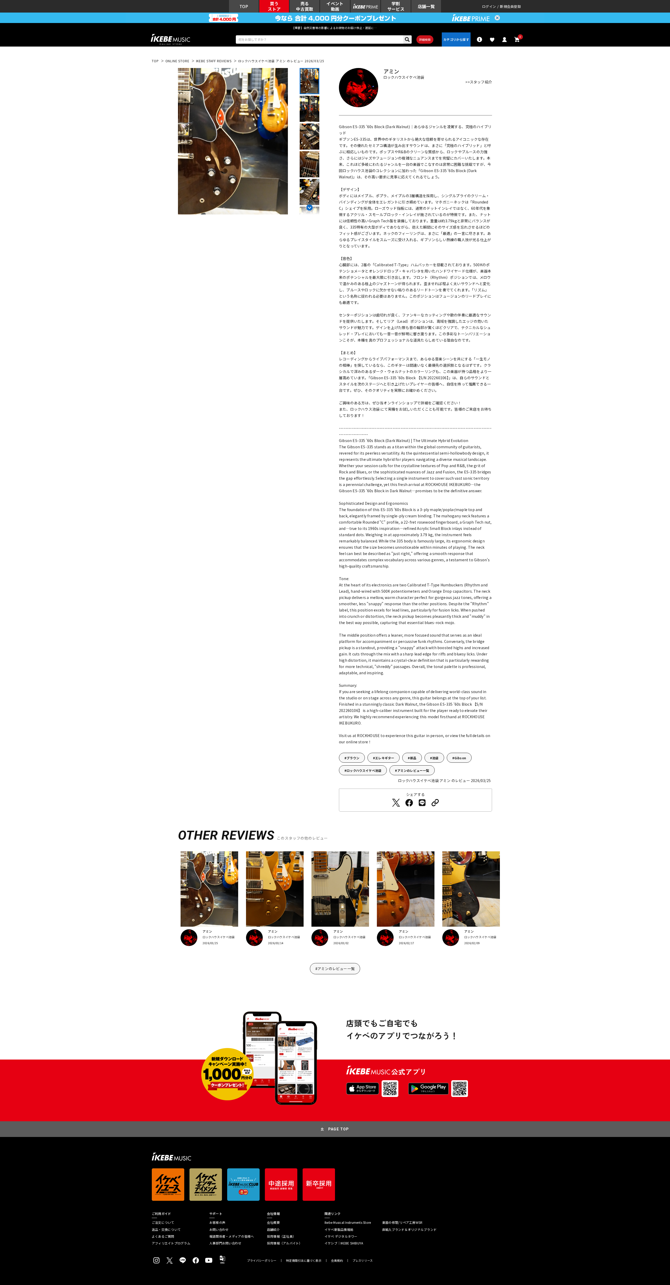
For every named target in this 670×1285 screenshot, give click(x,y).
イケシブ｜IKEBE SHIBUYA (344, 1243)
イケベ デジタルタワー (341, 1236)
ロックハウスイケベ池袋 (364, 770)
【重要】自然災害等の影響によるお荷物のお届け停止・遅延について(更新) (335, 28)
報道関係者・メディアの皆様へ (231, 1236)
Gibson (460, 758)
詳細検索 (425, 39)
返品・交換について (166, 1229)
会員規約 (337, 1260)
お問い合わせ (218, 1229)
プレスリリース (363, 1260)
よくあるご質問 (163, 1236)
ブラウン (353, 758)
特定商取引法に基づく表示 (303, 1260)
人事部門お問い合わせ (225, 1243)
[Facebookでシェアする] (409, 803)
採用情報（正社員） (281, 1236)
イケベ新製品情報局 (339, 1229)
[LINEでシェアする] (422, 803)
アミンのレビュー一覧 (413, 770)
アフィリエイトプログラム (171, 1243)
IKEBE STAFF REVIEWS (214, 61)
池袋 (435, 758)
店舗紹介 (273, 1229)
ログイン (489, 6)
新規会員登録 (510, 6)
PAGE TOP (338, 1129)
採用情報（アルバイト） (284, 1243)
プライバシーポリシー (261, 1260)
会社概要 (273, 1222)
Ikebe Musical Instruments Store (348, 1222)
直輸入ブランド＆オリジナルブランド (409, 1229)
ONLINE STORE (177, 61)
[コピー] (435, 803)
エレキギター (384, 758)
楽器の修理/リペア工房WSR (402, 1222)
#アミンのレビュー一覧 (335, 968)
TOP (155, 61)
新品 (413, 758)
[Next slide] (309, 206)
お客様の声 (217, 1222)
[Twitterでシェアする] (396, 803)
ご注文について (163, 1222)
